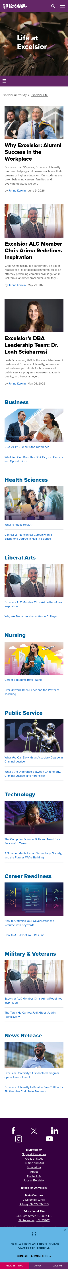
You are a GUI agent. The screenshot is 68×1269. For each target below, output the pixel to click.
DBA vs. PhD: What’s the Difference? (27, 447)
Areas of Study (34, 1158)
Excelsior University (14, 95)
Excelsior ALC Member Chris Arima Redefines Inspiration (33, 250)
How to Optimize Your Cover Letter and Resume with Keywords (29, 923)
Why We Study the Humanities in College (31, 616)
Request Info (14, 1265)
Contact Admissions (32, 1256)
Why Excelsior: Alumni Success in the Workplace (33, 152)
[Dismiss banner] (65, 1230)
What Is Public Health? (18, 525)
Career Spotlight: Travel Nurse (23, 680)
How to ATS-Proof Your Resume (24, 935)
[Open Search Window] (53, 6)
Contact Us (34, 1176)
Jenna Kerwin (17, 190)
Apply (38, 1265)
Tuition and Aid (34, 1163)
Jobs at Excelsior (34, 1180)
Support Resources (34, 1154)
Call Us (57, 1265)
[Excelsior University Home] (13, 4)
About (34, 1172)
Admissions (34, 1167)
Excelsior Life (39, 95)
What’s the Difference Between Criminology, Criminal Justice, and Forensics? (33, 774)
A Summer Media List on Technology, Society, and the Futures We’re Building (33, 855)
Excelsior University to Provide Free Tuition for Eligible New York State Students (34, 1089)
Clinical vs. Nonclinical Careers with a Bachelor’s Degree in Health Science (28, 537)
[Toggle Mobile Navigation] (64, 5)
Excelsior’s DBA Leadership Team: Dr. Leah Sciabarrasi (31, 345)
